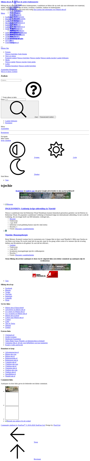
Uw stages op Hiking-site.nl (15, 312)
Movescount (9, 23)
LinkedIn (8, 298)
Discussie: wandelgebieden (24, 229)
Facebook (8, 17)
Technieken (9, 37)
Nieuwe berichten (11, 54)
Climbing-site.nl (10, 366)
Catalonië (17, 25)
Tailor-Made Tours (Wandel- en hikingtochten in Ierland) (25, 341)
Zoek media (31, 62)
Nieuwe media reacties (48, 58)
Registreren (5, 132)
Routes (12, 9)
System (37, 157)
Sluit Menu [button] (5, 176)
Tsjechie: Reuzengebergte (16, 235)
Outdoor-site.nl (10, 372)
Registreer (8, 123)
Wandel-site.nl (10, 376)
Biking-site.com (10, 354)
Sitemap (12, 35)
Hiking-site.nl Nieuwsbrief (14, 308)
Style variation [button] (6, 140)
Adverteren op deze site (18, 7)
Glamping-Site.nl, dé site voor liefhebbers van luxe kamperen (26, 343)
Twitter (7, 292)
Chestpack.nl (9, 335)
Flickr (7, 29)
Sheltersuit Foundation (13, 339)
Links (7, 321)
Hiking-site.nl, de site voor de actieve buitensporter (19, 2)
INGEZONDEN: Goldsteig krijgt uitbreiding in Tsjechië (30, 208)
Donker (37, 174)
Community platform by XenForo (23, 425)
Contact (12, 42)
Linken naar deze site (16, 24)
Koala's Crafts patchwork (14, 345)
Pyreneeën (17, 15)
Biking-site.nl (10, 356)
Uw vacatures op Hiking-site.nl (16, 314)
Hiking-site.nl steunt (12, 316)
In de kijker (14, 7)
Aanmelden (5, 129)
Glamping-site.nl (11, 368)
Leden (7, 64)
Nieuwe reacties (21, 62)
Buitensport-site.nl (11, 360)
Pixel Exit (57, 425)
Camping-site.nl (10, 362)
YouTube (8, 294)
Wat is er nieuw (10, 56)
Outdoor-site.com (11, 370)
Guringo (12, 245)
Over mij (16, 2)
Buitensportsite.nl (11, 358)
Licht (75, 157)
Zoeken (8, 327)
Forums (8, 52)
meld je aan (30, 191)
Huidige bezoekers (11, 66)
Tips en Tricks (10, 323)
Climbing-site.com (11, 364)
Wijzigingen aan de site (18, 31)
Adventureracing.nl (12, 352)
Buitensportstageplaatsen (18, 33)
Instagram (8, 25)
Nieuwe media (35, 58)
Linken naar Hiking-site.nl (14, 317)
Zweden (17, 27)
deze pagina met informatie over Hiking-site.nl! (49, 9)
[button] (33, 97)
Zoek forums (22, 54)
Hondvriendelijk (19, 19)
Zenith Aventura (10, 337)
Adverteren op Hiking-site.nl (15, 310)
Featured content (11, 58)
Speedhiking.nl (10, 374)
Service (7, 40)
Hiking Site (5, 48)
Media (7, 60)
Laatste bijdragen (62, 58)
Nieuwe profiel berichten (27, 66)
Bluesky (8, 290)
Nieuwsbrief (14, 37)
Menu (3, 13)
